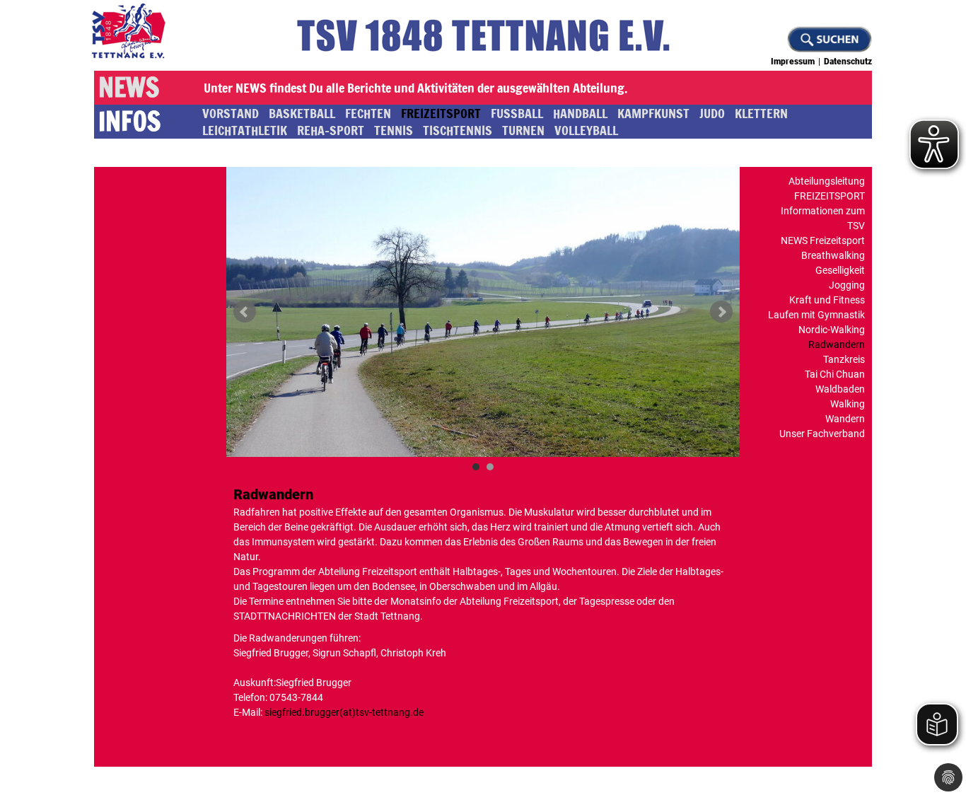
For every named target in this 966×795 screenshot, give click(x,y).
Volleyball (586, 130)
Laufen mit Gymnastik (816, 314)
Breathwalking (833, 255)
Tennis (393, 130)
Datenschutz (848, 61)
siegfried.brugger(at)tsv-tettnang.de (344, 712)
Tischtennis (457, 130)
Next (721, 312)
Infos (129, 122)
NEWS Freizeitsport (823, 240)
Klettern (761, 113)
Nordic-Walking (831, 329)
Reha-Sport (330, 130)
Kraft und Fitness (827, 300)
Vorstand (230, 113)
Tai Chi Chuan (835, 374)
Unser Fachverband (822, 433)
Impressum (793, 61)
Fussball (517, 113)
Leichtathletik (244, 130)
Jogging (847, 285)
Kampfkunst (653, 113)
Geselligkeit (840, 270)
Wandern (845, 418)
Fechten (368, 113)
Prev (244, 312)
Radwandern (836, 344)
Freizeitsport (441, 113)
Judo (712, 113)
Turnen (523, 130)
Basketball (302, 113)
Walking (847, 404)
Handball (580, 113)
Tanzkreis (844, 359)
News (128, 88)
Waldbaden (840, 389)
